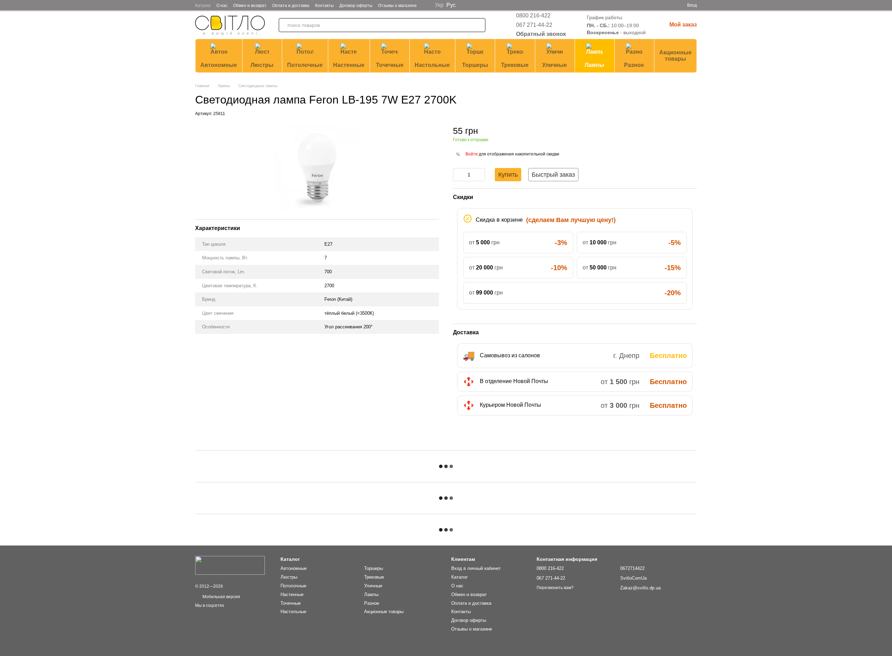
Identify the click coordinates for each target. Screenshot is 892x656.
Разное (634, 65)
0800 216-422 (533, 15)
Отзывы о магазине (397, 5)
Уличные (554, 65)
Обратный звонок (541, 34)
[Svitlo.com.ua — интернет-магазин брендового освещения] (230, 565)
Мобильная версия (220, 596)
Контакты (324, 5)
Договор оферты (355, 5)
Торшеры (475, 65)
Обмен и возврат (250, 5)
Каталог (203, 5)
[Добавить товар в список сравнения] (691, 134)
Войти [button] (472, 154)
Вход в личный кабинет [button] (476, 568)
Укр (439, 5)
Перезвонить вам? (555, 587)
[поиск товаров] (478, 25)
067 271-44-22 (534, 25)
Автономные (218, 65)
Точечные (389, 65)
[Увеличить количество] (480, 174)
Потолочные (305, 65)
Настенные (348, 65)
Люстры (262, 65)
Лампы (594, 65)
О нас (222, 5)
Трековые (515, 65)
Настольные (432, 65)
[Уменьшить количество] (458, 174)
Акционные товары (675, 55)
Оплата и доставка (290, 5)
